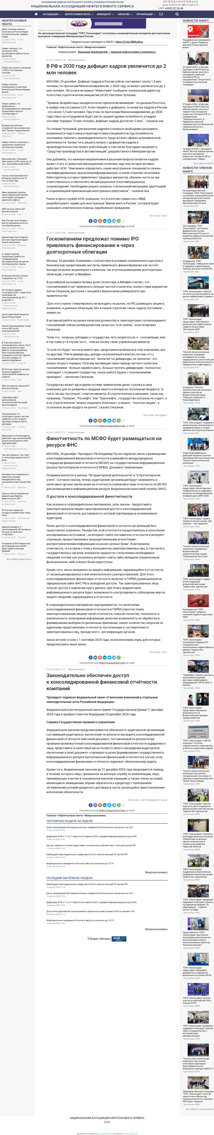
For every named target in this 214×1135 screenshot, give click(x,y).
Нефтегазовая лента (70, 47)
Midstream (22, 203)
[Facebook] (91, 221)
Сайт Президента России (153, 800)
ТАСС (164, 215)
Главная (51, 47)
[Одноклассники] (100, 221)
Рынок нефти (23, 320)
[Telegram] (114, 221)
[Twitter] (109, 221)
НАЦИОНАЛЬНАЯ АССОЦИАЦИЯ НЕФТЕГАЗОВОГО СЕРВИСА (107, 1118)
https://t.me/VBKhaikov (129, 42)
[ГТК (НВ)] (107, 23)
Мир (19, 214)
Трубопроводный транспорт (15, 449)
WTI (184, 5)
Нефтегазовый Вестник (112, 226)
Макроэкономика (95, 47)
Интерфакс (161, 415)
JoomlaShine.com (105, 1134)
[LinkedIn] (105, 221)
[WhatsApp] (119, 221)
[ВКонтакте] (95, 221)
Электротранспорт (11, 170)
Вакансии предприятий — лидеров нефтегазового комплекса (117, 52)
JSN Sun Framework (129, 1134)
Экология (22, 363)
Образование (23, 408)
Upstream (22, 554)
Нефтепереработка (12, 62)
